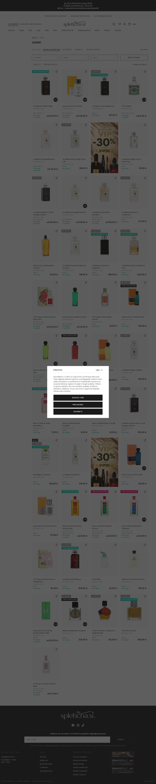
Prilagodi (78, 404)
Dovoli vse (78, 398)
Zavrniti (78, 411)
